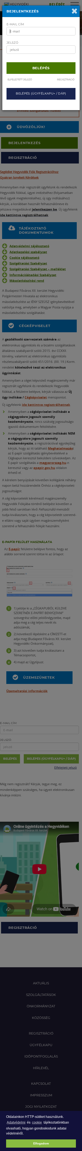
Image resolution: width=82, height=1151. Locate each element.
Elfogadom (41, 1143)
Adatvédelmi (16, 1122)
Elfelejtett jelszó (20, 79)
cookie (37, 1122)
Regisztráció (65, 79)
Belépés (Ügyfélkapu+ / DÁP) (41, 93)
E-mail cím (15, 24)
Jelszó (12, 42)
